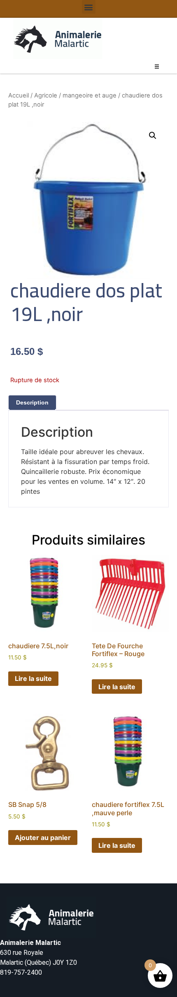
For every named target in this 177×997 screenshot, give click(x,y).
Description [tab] (32, 402)
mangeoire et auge (89, 95)
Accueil (18, 95)
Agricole (45, 95)
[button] (88, 7)
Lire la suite (33, 678)
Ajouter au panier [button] (43, 837)
